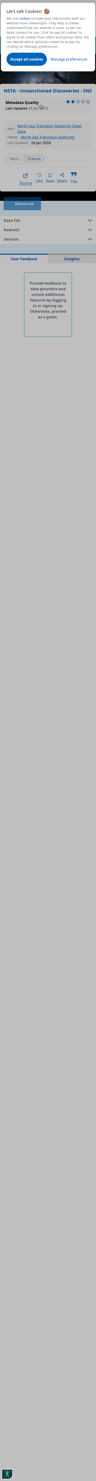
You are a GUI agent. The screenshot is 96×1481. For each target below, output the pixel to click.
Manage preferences (69, 59)
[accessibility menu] (7, 1474)
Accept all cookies (26, 59)
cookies (24, 18)
